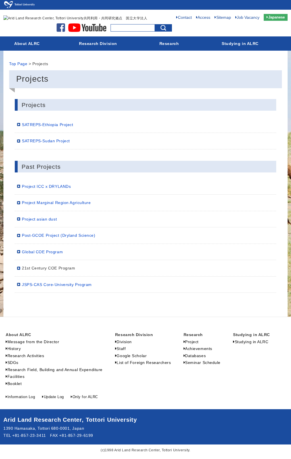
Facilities (15, 376)
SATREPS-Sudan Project (46, 141)
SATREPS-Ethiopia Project (47, 124)
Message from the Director (33, 341)
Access (204, 17)
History (14, 348)
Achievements (198, 348)
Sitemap (223, 17)
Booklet (14, 383)
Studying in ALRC (240, 43)
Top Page (18, 64)
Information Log (21, 397)
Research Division (98, 43)
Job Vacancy (248, 17)
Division (124, 341)
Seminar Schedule (203, 362)
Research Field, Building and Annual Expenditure (55, 369)
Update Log (54, 397)
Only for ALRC (85, 397)
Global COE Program (42, 252)
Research (169, 43)
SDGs (12, 362)
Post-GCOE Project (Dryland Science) (58, 235)
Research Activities (25, 355)
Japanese (276, 17)
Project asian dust (39, 219)
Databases (195, 355)
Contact (185, 17)
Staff (121, 348)
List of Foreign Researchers (144, 362)
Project (192, 341)
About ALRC (27, 43)
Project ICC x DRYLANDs (46, 186)
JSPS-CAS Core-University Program (57, 284)
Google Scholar (132, 355)
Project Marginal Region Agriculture (56, 202)
